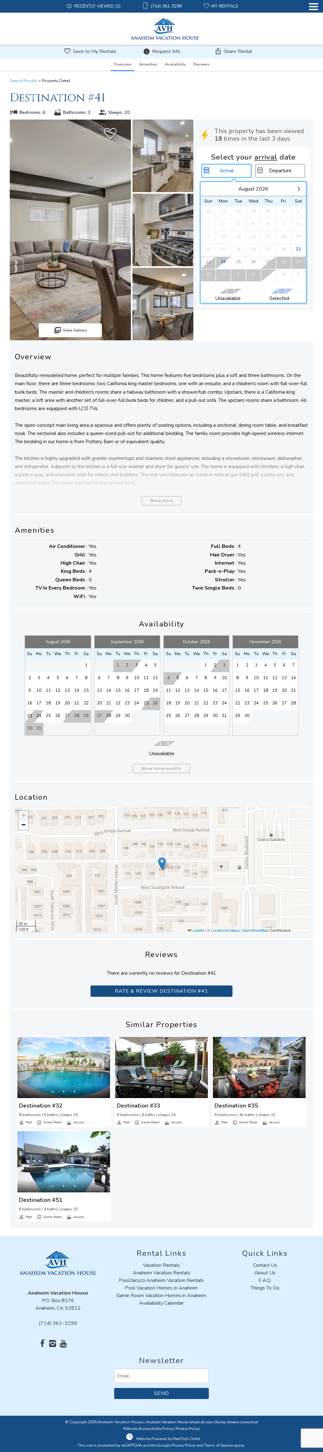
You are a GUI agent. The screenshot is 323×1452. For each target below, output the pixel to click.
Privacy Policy (188, 1428)
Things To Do (265, 1287)
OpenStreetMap (255, 930)
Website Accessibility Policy (148, 1428)
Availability (175, 64)
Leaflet (197, 930)
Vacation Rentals (161, 1265)
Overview (123, 64)
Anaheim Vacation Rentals (161, 1272)
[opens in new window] (42, 1344)
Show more (161, 500)
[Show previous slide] (19, 1067)
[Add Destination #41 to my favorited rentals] (110, 134)
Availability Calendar (161, 1303)
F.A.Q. (265, 1280)
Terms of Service (218, 1445)
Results (24, 81)
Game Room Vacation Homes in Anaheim (161, 1295)
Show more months (161, 768)
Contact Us (265, 1265)
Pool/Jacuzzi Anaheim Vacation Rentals (161, 1280)
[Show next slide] (108, 1067)
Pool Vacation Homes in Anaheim (161, 1287)
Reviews (201, 64)
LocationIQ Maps (225, 930)
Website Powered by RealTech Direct (168, 1438)
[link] (63, 1081)
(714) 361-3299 (58, 1323)
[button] (313, 24)
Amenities (148, 64)
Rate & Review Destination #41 (161, 991)
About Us (265, 1272)
